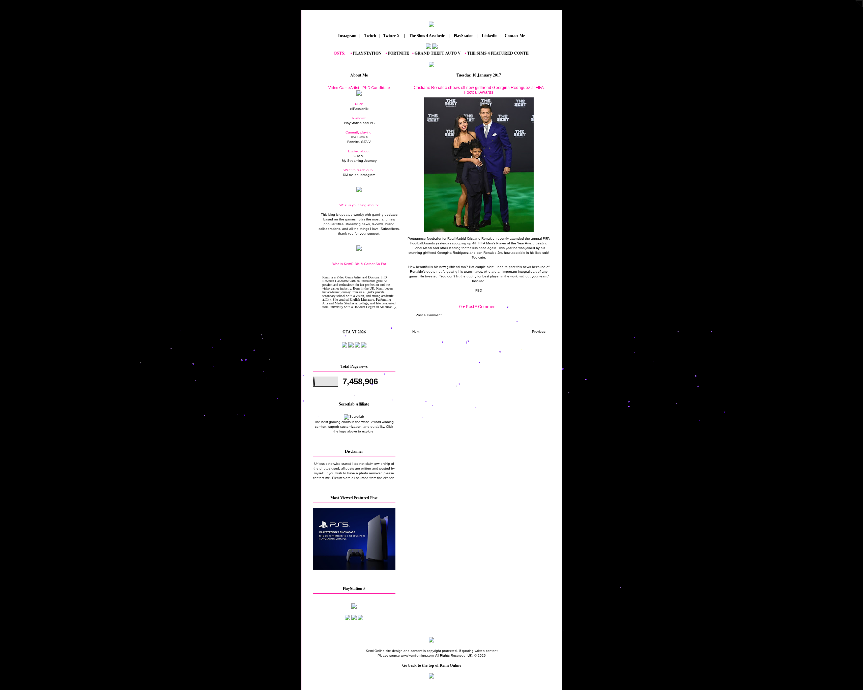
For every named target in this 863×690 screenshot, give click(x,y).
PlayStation (463, 35)
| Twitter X (391, 35)
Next (415, 331)
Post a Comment (429, 315)
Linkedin (489, 35)
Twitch (369, 35)
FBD (478, 290)
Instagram (346, 35)
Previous (538, 331)
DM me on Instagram (359, 175)
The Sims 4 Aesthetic (427, 35)
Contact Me (515, 35)
